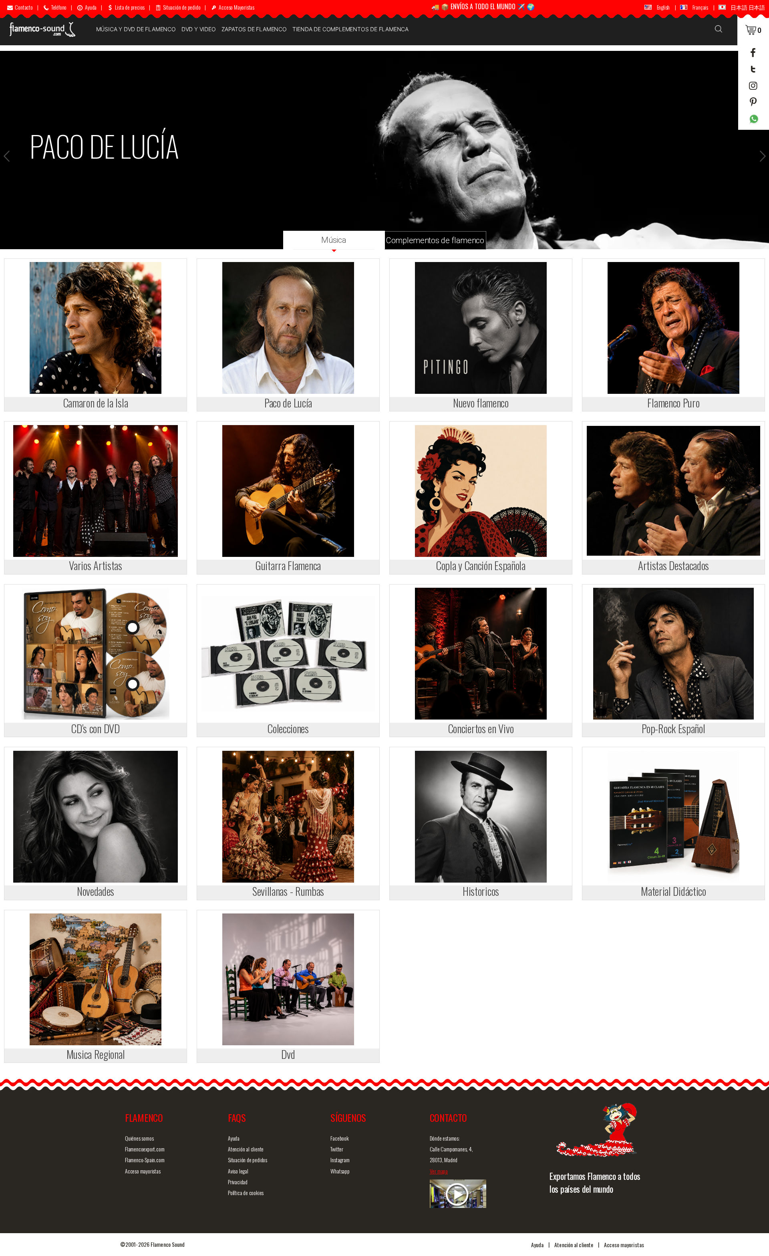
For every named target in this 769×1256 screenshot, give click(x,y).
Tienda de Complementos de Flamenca (350, 29)
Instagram (339, 1159)
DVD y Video (198, 29)
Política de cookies (246, 1192)
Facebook (339, 1138)
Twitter (336, 1149)
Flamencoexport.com (144, 1149)
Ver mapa (439, 1171)
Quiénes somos (139, 1138)
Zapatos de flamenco (254, 29)
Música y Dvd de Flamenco (136, 29)
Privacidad (238, 1181)
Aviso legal (238, 1171)
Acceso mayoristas (143, 1171)
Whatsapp (339, 1171)
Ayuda (234, 1138)
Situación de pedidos (247, 1159)
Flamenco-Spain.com (144, 1159)
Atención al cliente (246, 1149)
